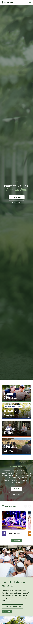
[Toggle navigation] (29, 2)
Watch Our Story (16, 202)
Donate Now (6, 611)
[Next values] (29, 506)
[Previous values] (25, 506)
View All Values (16, 540)
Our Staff (16, 488)
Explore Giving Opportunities (12, 606)
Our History (16, 494)
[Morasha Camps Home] (8, 2)
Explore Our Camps (16, 197)
